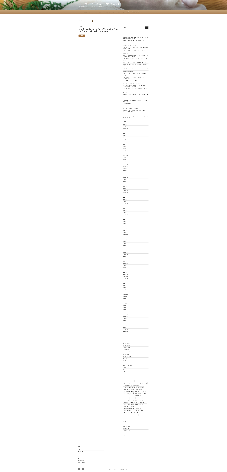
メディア (125, 362)
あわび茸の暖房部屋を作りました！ (130, 103)
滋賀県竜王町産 (127, 404)
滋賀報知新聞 (141, 402)
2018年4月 (125, 201)
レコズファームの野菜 (127, 365)
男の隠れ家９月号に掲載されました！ (130, 113)
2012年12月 (125, 274)
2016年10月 (125, 214)
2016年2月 (125, 230)
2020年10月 (125, 166)
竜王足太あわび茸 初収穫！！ (128, 71)
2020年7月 (125, 170)
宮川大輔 (132, 400)
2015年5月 (125, 245)
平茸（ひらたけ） (126, 367)
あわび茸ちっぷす (116, 11)
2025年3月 (125, 126)
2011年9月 (125, 298)
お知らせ (125, 358)
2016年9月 (125, 217)
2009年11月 (125, 331)
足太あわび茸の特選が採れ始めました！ (130, 45)
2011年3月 (125, 309)
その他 (124, 360)
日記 (124, 369)
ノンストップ (126, 397)
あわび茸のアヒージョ (133, 383)
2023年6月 (125, 139)
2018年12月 (125, 190)
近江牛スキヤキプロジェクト (129, 414)
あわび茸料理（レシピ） (127, 356)
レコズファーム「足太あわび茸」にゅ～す (99, 4)
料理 (136, 400)
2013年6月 (125, 267)
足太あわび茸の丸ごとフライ (139, 410)
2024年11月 (125, 128)
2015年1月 (125, 250)
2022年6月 (125, 153)
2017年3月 (125, 212)
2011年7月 (125, 300)
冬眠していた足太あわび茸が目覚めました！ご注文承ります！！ (135, 50)
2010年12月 (125, 311)
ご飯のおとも (136, 391)
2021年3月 (125, 159)
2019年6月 (125, 181)
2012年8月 (125, 283)
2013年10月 (125, 263)
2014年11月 (125, 254)
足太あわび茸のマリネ (128, 410)
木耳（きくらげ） (126, 371)
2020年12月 (125, 164)
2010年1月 (125, 327)
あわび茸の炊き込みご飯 (135, 385)
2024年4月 (125, 135)
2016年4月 (125, 228)
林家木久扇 (141, 400)
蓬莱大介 (137, 404)
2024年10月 (125, 131)
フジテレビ (132, 397)
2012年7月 (125, 285)
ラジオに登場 (126, 400)
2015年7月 (125, 241)
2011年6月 (125, 303)
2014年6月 (125, 261)
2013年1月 (125, 272)
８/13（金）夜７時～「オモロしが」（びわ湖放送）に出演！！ (135, 88)
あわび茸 (125, 383)
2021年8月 (125, 157)
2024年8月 (125, 133)
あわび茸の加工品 (126, 343)
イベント (144, 393)
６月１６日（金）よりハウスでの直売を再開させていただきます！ (135, 62)
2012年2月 (125, 292)
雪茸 (137, 414)
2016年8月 (125, 219)
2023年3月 (125, 144)
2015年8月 (125, 239)
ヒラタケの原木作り (127, 98)
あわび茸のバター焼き (143, 383)
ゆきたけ (132, 393)
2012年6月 (125, 287)
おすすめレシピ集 (97, 11)
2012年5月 (125, 289)
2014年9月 (125, 256)
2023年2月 (125, 146)
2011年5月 (125, 305)
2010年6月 (125, 325)
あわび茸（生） (87, 11)
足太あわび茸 (132, 406)
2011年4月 (125, 307)
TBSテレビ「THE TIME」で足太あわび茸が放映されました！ (134, 40)
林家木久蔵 (126, 402)
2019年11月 (125, 177)
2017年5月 (125, 210)
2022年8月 (125, 150)
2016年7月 (125, 221)
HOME (80, 11)
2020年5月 (125, 172)
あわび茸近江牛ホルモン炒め (136, 389)
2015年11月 (125, 234)
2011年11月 (125, 296)
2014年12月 (125, 252)
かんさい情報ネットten (128, 391)
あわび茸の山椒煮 (126, 345)
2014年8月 (125, 258)
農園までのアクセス (140, 412)
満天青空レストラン (133, 402)
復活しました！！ (126, 53)
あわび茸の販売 (126, 354)
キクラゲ (125, 395)
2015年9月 (125, 236)
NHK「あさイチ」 (130, 380)
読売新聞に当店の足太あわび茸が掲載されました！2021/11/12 (134, 83)
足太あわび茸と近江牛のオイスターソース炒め (132, 408)
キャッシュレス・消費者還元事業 (135, 395)
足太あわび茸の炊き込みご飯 (129, 412)
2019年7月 (125, 179)
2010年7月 (125, 322)
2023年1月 (125, 148)
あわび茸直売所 (127, 389)
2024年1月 (125, 137)
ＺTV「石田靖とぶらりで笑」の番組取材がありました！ (133, 80)
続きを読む (82, 35)
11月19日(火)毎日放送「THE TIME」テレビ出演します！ (133, 42)
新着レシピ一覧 (107, 11)
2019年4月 (125, 183)
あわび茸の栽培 (126, 349)
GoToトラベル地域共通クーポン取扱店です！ (131, 108)
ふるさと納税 (126, 393)
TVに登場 (137, 380)
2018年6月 (125, 199)
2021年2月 (125, 161)
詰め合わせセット (143, 404)
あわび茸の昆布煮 (126, 347)
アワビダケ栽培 (138, 393)
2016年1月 (125, 232)
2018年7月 (125, 197)
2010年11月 (125, 314)
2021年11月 (125, 155)
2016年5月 (125, 225)
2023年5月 (125, 142)
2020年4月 (125, 175)
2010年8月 (125, 320)
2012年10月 (125, 278)
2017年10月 (125, 203)
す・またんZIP (143, 391)
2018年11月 (125, 192)
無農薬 (132, 404)
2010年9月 (125, 318)
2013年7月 (125, 265)
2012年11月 (125, 276)
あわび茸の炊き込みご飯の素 (128, 351)
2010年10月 (125, 316)
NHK (125, 380)
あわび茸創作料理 (139, 387)
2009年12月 (125, 329)
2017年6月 (125, 208)
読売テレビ (126, 406)
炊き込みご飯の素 (135, 11)
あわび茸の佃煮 (126, 11)
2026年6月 (125, 124)
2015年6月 (125, 243)
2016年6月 (125, 223)
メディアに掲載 (139, 397)
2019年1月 (125, 188)
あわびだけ (143, 380)
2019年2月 (125, 186)
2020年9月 (125, 168)
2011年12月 (125, 294)
